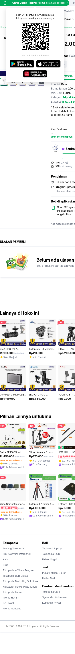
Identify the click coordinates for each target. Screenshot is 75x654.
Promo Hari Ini (11, 597)
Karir (5, 559)
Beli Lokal (8, 603)
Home (3, 27)
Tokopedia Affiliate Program (18, 570)
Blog (5, 564)
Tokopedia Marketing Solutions (20, 581)
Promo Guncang (12, 608)
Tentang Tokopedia (13, 548)
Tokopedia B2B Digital (15, 575)
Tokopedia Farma (12, 592)
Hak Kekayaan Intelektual (17, 553)
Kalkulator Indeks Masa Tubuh (20, 586)
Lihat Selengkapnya (61, 137)
